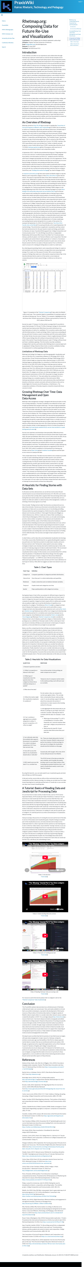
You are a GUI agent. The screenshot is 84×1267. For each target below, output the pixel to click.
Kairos (4, 21)
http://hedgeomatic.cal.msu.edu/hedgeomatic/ (35, 1170)
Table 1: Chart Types (74, 41)
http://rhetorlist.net (58, 1017)
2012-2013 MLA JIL (51, 175)
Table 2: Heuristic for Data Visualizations (74, 44)
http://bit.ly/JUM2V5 (28, 1194)
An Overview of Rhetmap (75, 28)
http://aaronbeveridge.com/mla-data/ (35, 1081)
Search (4, 47)
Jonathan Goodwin (47, 450)
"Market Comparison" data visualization (33, 999)
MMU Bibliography (7, 29)
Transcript (44, 876)
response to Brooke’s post (31, 173)
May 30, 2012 (37, 125)
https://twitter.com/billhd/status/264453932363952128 (38, 1127)
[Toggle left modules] (2, 15)
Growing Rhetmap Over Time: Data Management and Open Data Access (75, 33)
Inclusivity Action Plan (8, 38)
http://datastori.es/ (34, 1074)
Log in (80, 1)
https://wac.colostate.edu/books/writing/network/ (36, 1156)
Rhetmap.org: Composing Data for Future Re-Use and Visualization (74, 22)
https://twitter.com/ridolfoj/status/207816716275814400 (38, 1196)
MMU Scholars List (7, 34)
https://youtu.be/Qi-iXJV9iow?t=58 (53, 1222)
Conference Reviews (7, 42)
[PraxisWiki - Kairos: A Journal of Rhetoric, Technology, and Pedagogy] (6, 6)
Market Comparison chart (46, 617)
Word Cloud (48, 605)
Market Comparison (45, 312)
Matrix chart (54, 615)
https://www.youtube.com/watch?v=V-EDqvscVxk (36, 1179)
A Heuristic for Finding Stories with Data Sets (74, 38)
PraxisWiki (24, 2)
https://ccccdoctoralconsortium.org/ (52, 1236)
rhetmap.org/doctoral (34, 147)
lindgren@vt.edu (30, 44)
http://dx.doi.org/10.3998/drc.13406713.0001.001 (36, 1203)
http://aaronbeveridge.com (29, 1079)
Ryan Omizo (35, 450)
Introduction (73, 26)
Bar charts (63, 609)
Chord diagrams (26, 617)
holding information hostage (40, 170)
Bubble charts (29, 611)
